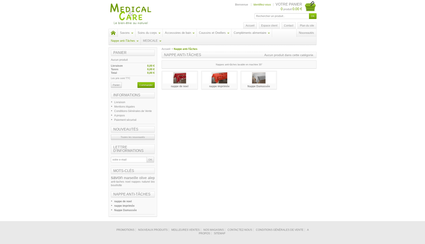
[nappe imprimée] (219, 77)
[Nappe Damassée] (259, 77)
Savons (125, 32)
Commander (146, 85)
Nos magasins (213, 229)
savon (117, 177)
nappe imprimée (124, 205)
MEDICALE (150, 40)
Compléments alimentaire (250, 32)
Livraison (119, 102)
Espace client (269, 25)
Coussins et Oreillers (212, 32)
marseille (131, 178)
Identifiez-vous (262, 4)
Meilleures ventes (185, 229)
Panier (120, 53)
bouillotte (116, 185)
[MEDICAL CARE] (140, 14)
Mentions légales (124, 106)
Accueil (166, 49)
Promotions (125, 229)
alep (151, 178)
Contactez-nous (240, 229)
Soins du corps (147, 32)
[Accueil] (113, 33)
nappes (136, 181)
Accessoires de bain (178, 32)
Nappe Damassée (125, 210)
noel (128, 181)
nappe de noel (123, 201)
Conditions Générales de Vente (133, 111)
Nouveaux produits (153, 229)
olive (143, 178)
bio (153, 181)
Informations (126, 95)
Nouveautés (306, 32)
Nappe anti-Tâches (123, 40)
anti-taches (117, 181)
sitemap (219, 233)
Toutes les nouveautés (133, 137)
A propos (119, 115)
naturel (146, 181)
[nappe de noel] (180, 77)
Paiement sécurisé (125, 119)
